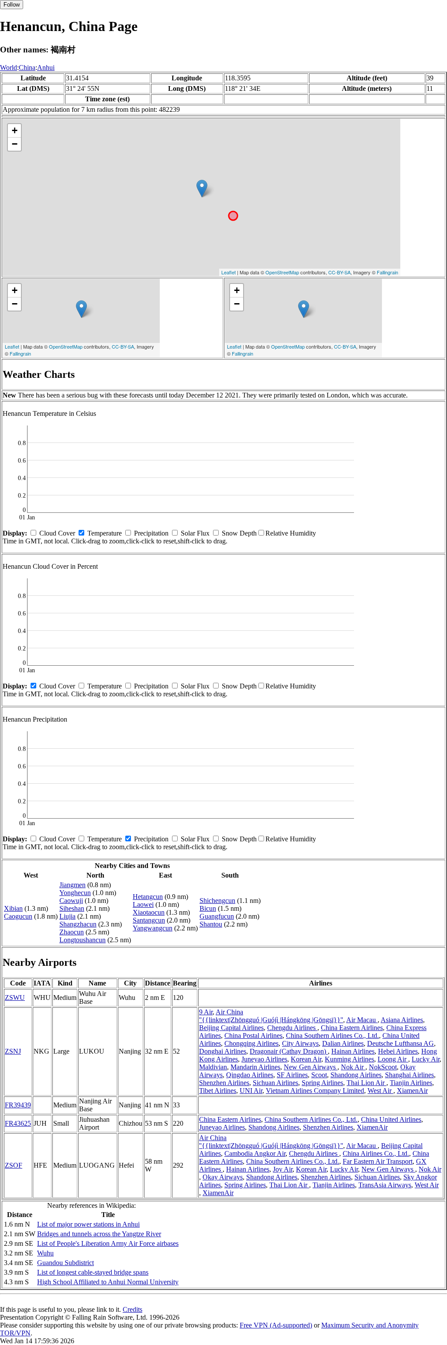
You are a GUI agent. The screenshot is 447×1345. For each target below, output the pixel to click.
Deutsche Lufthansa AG (400, 1043)
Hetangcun (148, 896)
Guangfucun (216, 916)
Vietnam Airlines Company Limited (315, 1090)
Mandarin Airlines (255, 1067)
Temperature (104, 533)
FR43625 (18, 1123)
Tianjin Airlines (411, 1082)
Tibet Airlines (217, 1090)
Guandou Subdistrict (65, 1262)
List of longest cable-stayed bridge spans (92, 1272)
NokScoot (383, 1067)
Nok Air (353, 1067)
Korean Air (306, 1059)
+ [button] (14, 130)
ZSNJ (13, 1051)
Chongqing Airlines (251, 1043)
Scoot (319, 1075)
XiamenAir (412, 1090)
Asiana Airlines (402, 1019)
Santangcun (149, 920)
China (27, 67)
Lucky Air (426, 1059)
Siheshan (71, 908)
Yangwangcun (152, 928)
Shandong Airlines (356, 1075)
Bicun (207, 908)
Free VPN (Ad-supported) (276, 1325)
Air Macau (362, 1019)
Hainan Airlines (353, 1051)
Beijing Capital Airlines (231, 1027)
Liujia (67, 916)
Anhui (46, 67)
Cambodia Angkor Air (254, 1153)
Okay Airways (223, 1177)
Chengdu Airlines (292, 1027)
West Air (380, 1090)
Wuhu (45, 1253)
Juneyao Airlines (264, 1059)
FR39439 (18, 1105)
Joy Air (282, 1169)
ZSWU (15, 997)
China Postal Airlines (253, 1035)
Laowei (143, 904)
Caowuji (71, 900)
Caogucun (18, 916)
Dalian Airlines (343, 1043)
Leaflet (228, 272)
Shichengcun (217, 900)
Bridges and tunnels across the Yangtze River (99, 1234)
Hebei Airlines (398, 1051)
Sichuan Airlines (275, 1082)
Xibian (13, 908)
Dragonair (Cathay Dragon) (289, 1051)
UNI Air (251, 1090)
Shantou (210, 924)
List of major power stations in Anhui (88, 1224)
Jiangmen (72, 885)
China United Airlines (391, 1119)
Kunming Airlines (349, 1059)
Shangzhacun (77, 924)
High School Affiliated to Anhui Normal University (108, 1282)
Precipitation (151, 533)
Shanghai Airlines (409, 1075)
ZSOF (13, 1165)
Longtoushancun (82, 940)
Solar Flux (195, 533)
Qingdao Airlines (249, 1075)
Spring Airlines (322, 1082)
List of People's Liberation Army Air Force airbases (108, 1243)
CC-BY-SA (339, 272)
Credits (132, 1309)
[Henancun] (201, 188)
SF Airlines (292, 1075)
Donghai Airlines (222, 1051)
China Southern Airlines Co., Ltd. (332, 1035)
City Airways (300, 1043)
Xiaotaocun (149, 912)
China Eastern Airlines (352, 1027)
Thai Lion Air (366, 1082)
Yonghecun (75, 892)
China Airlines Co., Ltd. (376, 1153)
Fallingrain (387, 272)
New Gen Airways (310, 1067)
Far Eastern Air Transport (378, 1161)
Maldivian (213, 1067)
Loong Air (393, 1059)
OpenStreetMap (282, 272)
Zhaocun (71, 932)
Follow (11, 4)
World (8, 67)
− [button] (14, 143)
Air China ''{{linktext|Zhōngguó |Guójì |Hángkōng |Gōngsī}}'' (271, 1015)
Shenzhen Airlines (224, 1082)
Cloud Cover (57, 533)
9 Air (206, 1012)
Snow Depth (239, 533)
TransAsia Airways (384, 1185)
